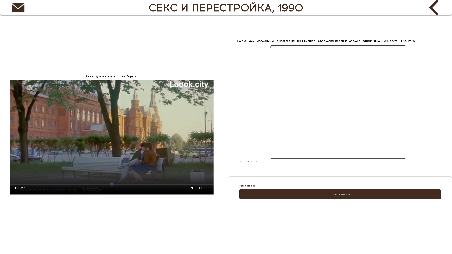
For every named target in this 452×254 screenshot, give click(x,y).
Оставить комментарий (340, 194)
